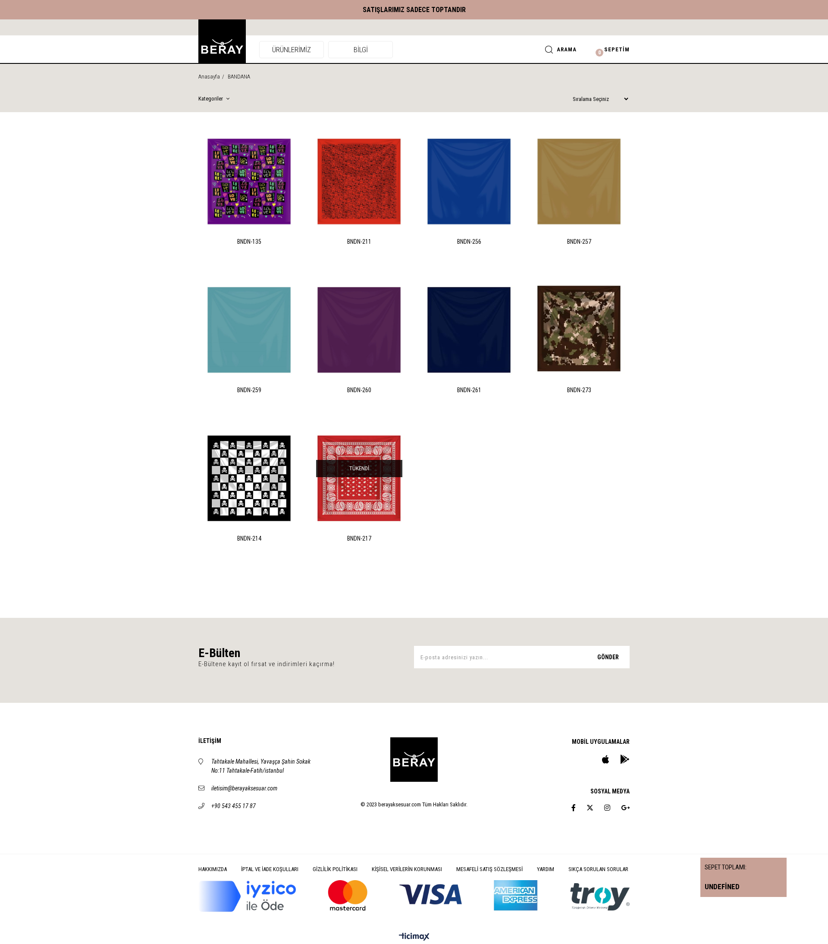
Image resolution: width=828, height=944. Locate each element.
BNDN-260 (359, 390)
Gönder (608, 657)
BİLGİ (361, 49)
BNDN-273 (579, 390)
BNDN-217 (359, 538)
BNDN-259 (249, 390)
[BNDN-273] (579, 328)
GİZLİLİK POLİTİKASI (335, 869)
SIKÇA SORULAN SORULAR (598, 869)
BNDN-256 (469, 241)
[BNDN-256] (469, 180)
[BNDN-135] (249, 180)
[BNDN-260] (359, 328)
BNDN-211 (359, 241)
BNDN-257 (579, 241)
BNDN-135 (249, 241)
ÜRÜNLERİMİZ (291, 49)
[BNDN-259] (249, 328)
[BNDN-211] (359, 180)
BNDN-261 (469, 390)
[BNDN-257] (579, 180)
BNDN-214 (249, 538)
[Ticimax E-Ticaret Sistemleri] (414, 937)
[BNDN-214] (249, 477)
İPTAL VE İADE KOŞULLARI (269, 869)
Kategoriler (211, 98)
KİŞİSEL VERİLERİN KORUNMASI (407, 869)
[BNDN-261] (469, 328)
